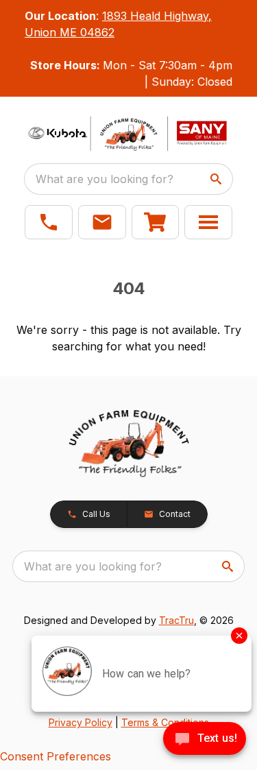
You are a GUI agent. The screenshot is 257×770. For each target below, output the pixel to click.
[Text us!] (204, 740)
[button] (49, 222)
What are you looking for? (104, 179)
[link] (156, 222)
